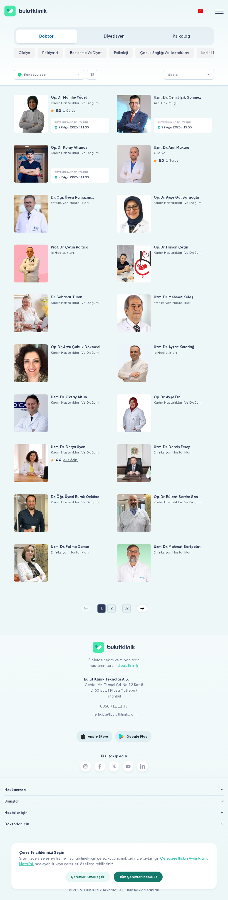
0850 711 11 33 (114, 706)
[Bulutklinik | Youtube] (128, 766)
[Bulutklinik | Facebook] (100, 766)
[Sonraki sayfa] (142, 608)
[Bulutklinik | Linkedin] (142, 766)
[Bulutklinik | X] (114, 766)
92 (126, 608)
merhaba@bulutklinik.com (114, 714)
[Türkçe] (202, 11)
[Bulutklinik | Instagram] (85, 766)
